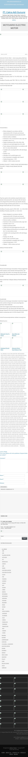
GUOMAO (4, 665)
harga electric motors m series (15, 383)
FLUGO (3, 659)
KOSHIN (4, 671)
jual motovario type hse (14, 426)
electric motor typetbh (16, 368)
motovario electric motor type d (11, 431)
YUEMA (3, 717)
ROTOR (3, 691)
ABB (3, 635)
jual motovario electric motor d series (15, 412)
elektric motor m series (10, 371)
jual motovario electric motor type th (16, 421)
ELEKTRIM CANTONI (6, 654)
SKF (3, 693)
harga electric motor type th (9, 380)
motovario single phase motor (8, 440)
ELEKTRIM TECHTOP (6, 656)
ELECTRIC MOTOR (12, 353)
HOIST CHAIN (5, 739)
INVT (3, 669)
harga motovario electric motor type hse (10, 389)
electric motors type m (14, 370)
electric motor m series (6, 363)
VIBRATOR (4, 752)
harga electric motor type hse (18, 376)
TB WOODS (4, 699)
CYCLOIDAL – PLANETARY (7, 728)
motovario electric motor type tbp (10, 434)
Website (2, 483)
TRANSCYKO (5, 706)
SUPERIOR (4, 697)
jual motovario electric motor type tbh (12, 417)
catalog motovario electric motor (16, 360)
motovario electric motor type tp (8, 437)
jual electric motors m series (11, 411)
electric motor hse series (20, 362)
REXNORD (4, 687)
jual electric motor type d (11, 404)
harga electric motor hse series (15, 375)
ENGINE (3, 732)
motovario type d (19, 440)
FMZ (3, 661)
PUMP (3, 745)
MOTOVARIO (21, 353)
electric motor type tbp (13, 365)
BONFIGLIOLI (5, 646)
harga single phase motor (9, 401)
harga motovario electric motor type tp (14, 394)
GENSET (4, 737)
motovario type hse (5, 442)
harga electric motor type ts (10, 381)
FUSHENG (4, 663)
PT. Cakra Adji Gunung (14, 12)
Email (1, 479)
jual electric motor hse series (11, 403)
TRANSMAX (4, 708)
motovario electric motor (13, 427)
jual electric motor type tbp (11, 406)
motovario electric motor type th (15, 435)
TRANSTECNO (5, 710)
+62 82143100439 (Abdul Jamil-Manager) (14, 4)
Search (2, 620)
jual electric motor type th (11, 408)
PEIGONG (4, 684)
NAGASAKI (4, 682)
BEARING (4, 719)
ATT (3, 643)
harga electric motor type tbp (7, 378)
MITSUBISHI (4, 678)
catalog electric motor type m (11, 358)
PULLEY (3, 743)
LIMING (3, 674)
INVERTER (4, 741)
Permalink (22, 445)
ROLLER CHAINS (5, 747)
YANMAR (4, 715)
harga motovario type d (9, 399)
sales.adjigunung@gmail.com (14, 1)
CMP (3, 650)
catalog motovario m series (7, 362)
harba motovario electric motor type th (10, 373)
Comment (2, 458)
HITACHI (4, 667)
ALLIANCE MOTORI (6, 639)
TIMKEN (4, 704)
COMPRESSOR (5, 724)
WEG (3, 712)
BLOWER (4, 721)
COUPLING (4, 726)
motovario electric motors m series (15, 439)
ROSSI (3, 689)
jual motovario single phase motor (17, 424)
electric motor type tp (20, 366)
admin (26, 54)
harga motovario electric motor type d (17, 388)
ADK (3, 637)
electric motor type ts (6, 368)
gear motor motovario (22, 371)
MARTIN (4, 676)
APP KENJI (4, 641)
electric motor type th (10, 366)
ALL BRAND (4, 353)
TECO (3, 702)
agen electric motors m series (8, 355)
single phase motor (14, 442)
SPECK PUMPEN (5, 695)
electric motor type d (17, 363)
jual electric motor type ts (10, 409)
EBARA (3, 652)
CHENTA (4, 648)
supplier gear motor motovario (11, 445)
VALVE (3, 750)
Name (2, 475)
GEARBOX (4, 734)
